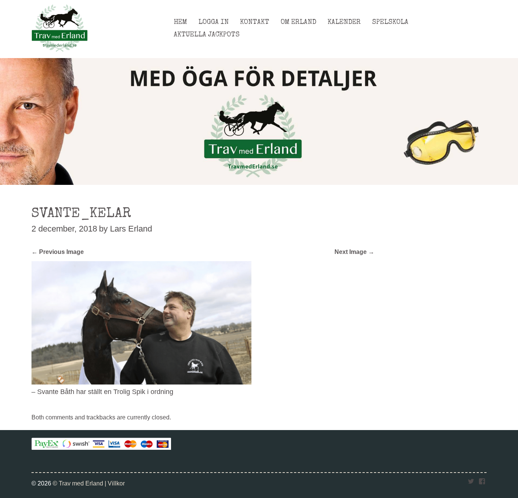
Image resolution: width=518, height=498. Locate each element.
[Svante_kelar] (141, 382)
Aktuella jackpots (207, 35)
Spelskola (390, 22)
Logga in (213, 22)
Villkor (116, 483)
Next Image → (354, 251)
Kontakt (254, 22)
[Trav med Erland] (59, 54)
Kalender (344, 22)
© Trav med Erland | (80, 483)
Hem (180, 22)
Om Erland (298, 22)
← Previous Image (57, 251)
